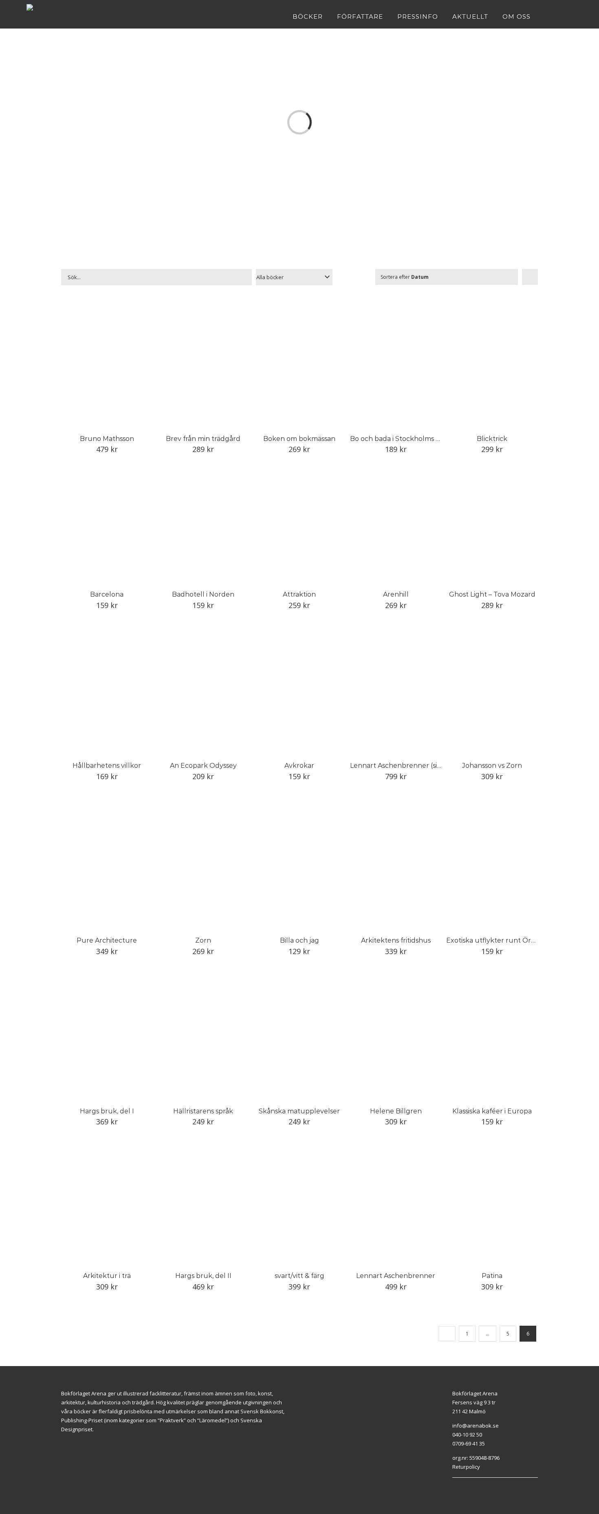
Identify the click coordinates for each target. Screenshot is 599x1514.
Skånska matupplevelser (299, 1111)
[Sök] (570, 16)
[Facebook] (454, 1488)
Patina (492, 1276)
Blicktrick (492, 439)
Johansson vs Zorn (492, 765)
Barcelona (106, 594)
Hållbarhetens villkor (107, 765)
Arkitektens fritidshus (396, 940)
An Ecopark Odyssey (203, 765)
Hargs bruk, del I (107, 1111)
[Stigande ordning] (530, 277)
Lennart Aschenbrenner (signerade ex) (413, 765)
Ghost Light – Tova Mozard (492, 594)
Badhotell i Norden (203, 594)
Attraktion (299, 594)
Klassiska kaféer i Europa (492, 1111)
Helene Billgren (396, 1111)
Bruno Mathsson (107, 439)
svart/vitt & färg (299, 1276)
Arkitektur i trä (107, 1276)
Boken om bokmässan (299, 439)
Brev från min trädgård (203, 439)
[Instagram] (463, 1488)
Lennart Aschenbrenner (395, 1276)
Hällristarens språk (203, 1111)
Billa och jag (299, 940)
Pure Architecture (107, 940)
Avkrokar (299, 765)
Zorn (203, 940)
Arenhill (396, 594)
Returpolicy (466, 1466)
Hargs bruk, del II (203, 1276)
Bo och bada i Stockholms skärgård (407, 439)
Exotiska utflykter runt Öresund (499, 940)
